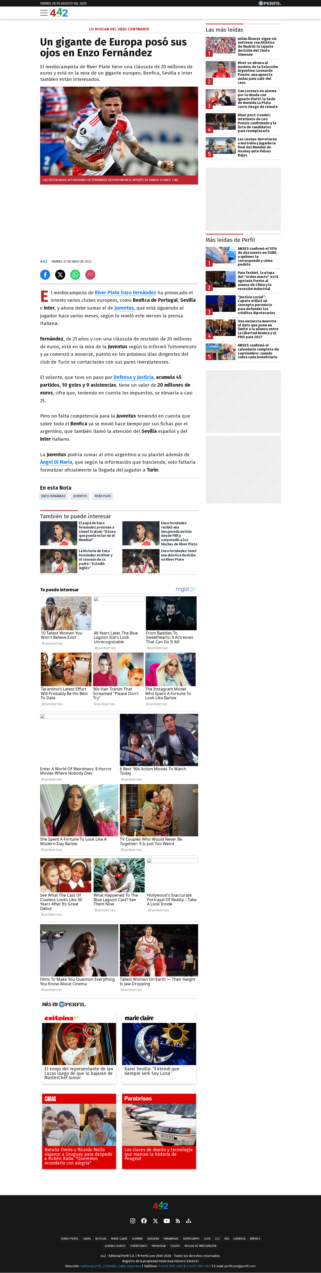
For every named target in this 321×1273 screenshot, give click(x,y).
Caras (87, 1238)
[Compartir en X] (60, 275)
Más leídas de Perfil (230, 240)
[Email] (90, 275)
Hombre (137, 1238)
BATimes (255, 1238)
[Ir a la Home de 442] (59, 15)
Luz (217, 1238)
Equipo (175, 1246)
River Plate (107, 293)
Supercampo (191, 1238)
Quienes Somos (115, 1246)
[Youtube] (167, 1221)
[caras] (79, 1100)
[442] (160, 1206)
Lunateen (239, 1238)
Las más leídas (224, 29)
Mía (226, 1238)
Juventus (80, 496)
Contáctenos (138, 1246)
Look (207, 1238)
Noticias (100, 1238)
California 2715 (91, 1266)
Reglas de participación (200, 1246)
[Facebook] (144, 1221)
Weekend (153, 1238)
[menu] (44, 13)
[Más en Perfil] (72, 1004)
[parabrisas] (159, 1100)
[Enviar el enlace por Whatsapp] (75, 275)
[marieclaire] (159, 1019)
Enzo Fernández (138, 293)
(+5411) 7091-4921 (170, 1266)
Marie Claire (119, 1238)
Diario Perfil (69, 1238)
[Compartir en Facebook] (45, 275)
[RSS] (178, 1221)
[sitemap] (188, 1221)
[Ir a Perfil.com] (269, 4)
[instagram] (132, 1221)
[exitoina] (79, 1019)
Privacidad (159, 1246)
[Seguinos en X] (155, 1221)
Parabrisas (171, 1238)
